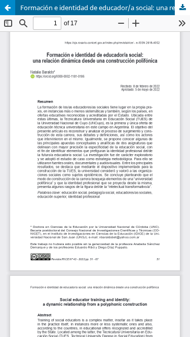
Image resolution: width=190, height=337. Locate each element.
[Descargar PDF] (182, 7)
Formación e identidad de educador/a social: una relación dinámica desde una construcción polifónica (105, 7)
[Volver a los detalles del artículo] (7, 7)
